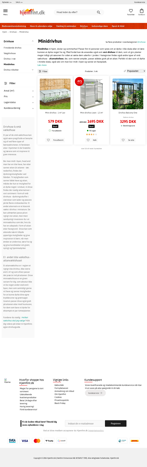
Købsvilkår (59, 385)
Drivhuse (142, 42)
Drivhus (84, 26)
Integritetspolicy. (96, 430)
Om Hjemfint (60, 394)
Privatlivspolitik (62, 400)
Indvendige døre (100, 26)
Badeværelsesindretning (14, 26)
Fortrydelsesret (61, 388)
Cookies (58, 397)
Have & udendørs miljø (41, 26)
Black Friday (60, 403)
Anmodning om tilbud (64, 391)
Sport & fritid (118, 26)
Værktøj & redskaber (66, 26)
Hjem (4, 32)
